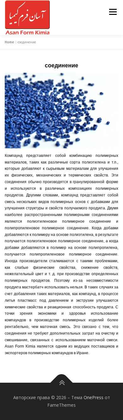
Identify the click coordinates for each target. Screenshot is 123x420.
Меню (112, 12)
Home (9, 42)
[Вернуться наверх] (61, 383)
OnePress (93, 397)
